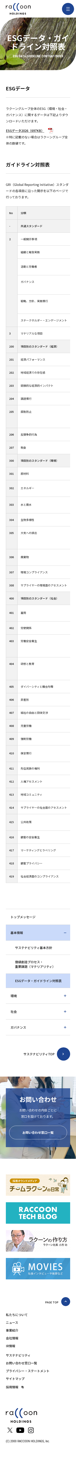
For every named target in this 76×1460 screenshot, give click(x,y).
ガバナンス (18, 1027)
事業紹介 (12, 1330)
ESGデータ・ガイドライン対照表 (38, 980)
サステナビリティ (18, 1355)
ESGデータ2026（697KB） (25, 130)
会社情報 (12, 1338)
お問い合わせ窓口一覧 (38, 1132)
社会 (14, 1011)
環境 (14, 995)
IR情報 (10, 1345)
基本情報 (17, 932)
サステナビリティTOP (39, 1054)
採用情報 (12, 1387)
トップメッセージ (23, 916)
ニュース (12, 1322)
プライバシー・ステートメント (27, 1370)
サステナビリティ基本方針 (33, 947)
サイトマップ (15, 1378)
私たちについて (17, 1314)
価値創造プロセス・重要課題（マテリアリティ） (35, 964)
